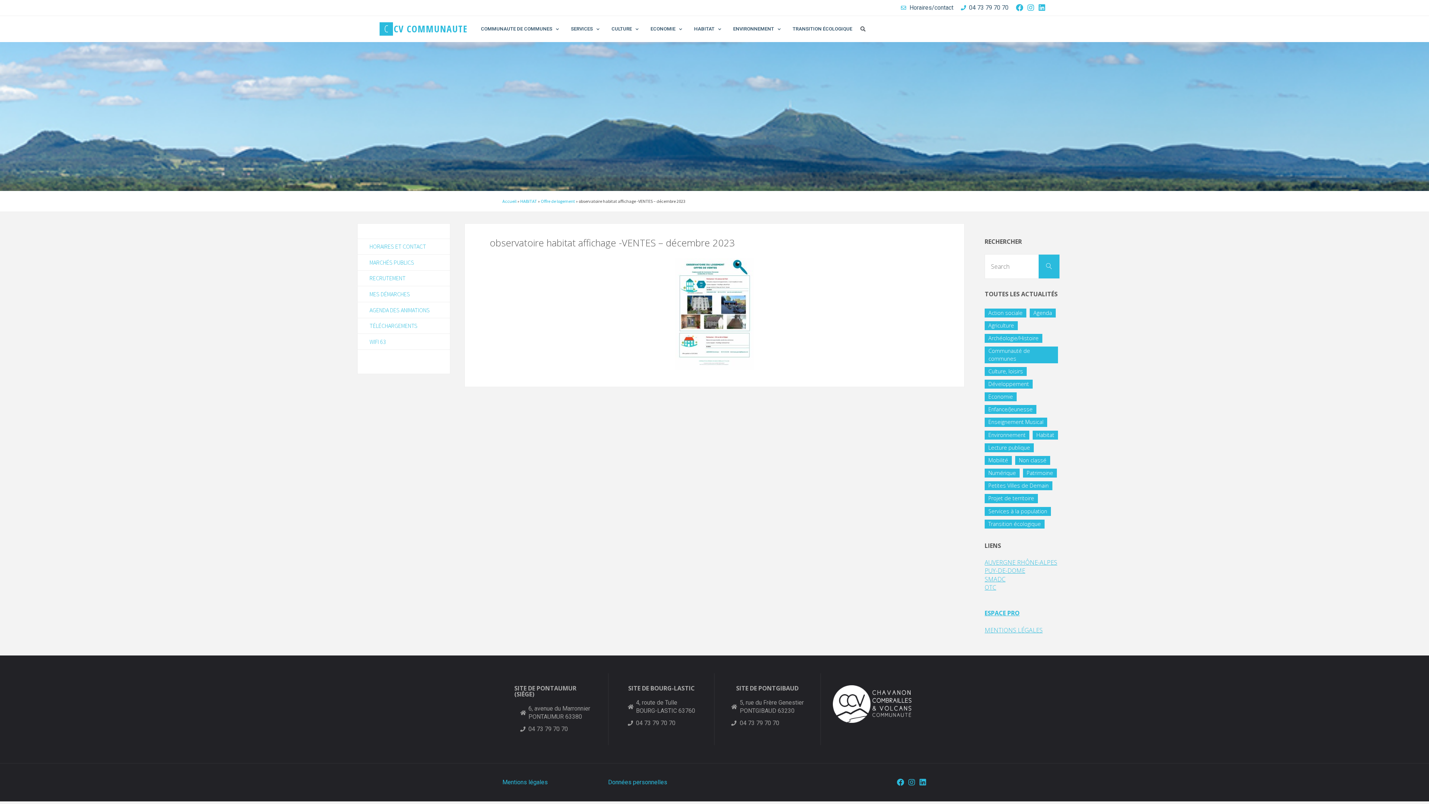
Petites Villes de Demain (1018, 485)
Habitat (1045, 434)
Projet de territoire (1011, 498)
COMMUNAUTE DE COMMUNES (516, 29)
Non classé (1032, 460)
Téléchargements (394, 325)
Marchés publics (392, 262)
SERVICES (582, 29)
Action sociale (1005, 312)
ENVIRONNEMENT (753, 29)
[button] (863, 29)
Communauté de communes (1009, 354)
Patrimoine (1040, 472)
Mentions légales (525, 782)
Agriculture (1001, 325)
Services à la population (1017, 511)
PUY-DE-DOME (1005, 571)
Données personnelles (637, 782)
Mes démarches (390, 294)
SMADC (995, 579)
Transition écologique (1014, 523)
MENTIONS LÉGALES (1014, 630)
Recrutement (388, 278)
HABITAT (704, 29)
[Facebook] (1019, 8)
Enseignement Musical (1015, 421)
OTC (990, 587)
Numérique (1002, 472)
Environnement (1007, 434)
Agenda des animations (400, 310)
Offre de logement (558, 201)
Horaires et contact (398, 246)
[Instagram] (1031, 8)
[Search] (1049, 266)
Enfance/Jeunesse (1010, 409)
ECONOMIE (662, 29)
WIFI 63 (378, 341)
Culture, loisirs (1005, 371)
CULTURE (621, 29)
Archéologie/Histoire (1013, 338)
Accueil (509, 201)
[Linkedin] (1042, 8)
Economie (1000, 396)
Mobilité (998, 460)
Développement (1008, 383)
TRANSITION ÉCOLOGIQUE (822, 29)
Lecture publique (1009, 447)
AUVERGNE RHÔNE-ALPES (1021, 562)
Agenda (1042, 312)
